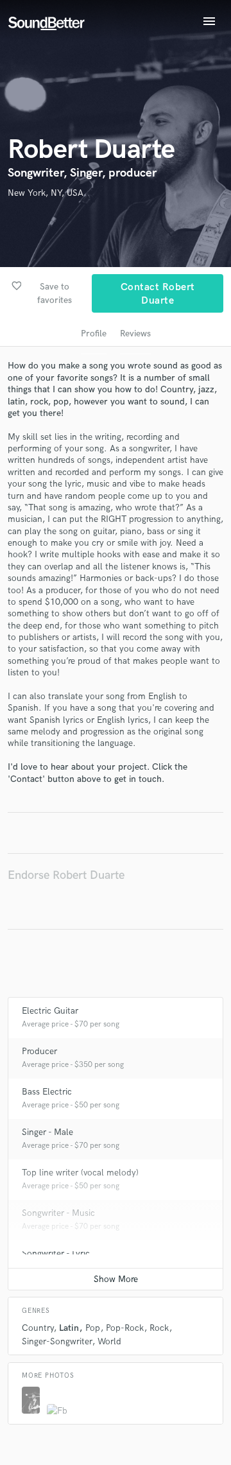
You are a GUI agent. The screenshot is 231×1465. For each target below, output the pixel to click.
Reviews (135, 333)
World (109, 1341)
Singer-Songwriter (57, 1341)
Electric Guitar (50, 1010)
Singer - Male (47, 1132)
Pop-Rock (125, 1327)
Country (37, 1327)
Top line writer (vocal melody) (80, 1172)
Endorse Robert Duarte (66, 875)
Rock (159, 1327)
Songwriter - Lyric (56, 1253)
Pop (92, 1327)
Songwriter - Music (58, 1213)
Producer (39, 1051)
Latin (69, 1327)
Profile (94, 333)
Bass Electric (47, 1091)
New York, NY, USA (45, 192)
